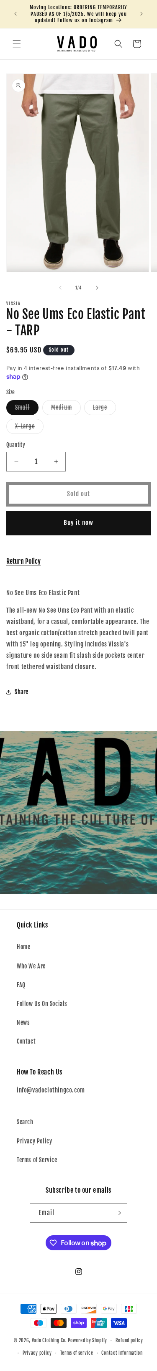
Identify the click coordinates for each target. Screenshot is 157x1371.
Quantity (15, 444)
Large (104, 409)
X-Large (29, 428)
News (23, 1022)
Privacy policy (37, 1353)
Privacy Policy (34, 1141)
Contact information (121, 1353)
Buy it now (78, 523)
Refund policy (129, 1340)
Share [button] (21, 691)
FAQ (21, 984)
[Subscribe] (117, 1213)
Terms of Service (37, 1159)
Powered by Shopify (87, 1340)
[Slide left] (60, 288)
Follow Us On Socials (42, 1003)
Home (23, 946)
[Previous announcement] (15, 14)
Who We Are (31, 966)
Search (25, 1121)
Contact (26, 1041)
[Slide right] (97, 288)
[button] (17, 44)
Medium (66, 409)
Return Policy (23, 561)
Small (27, 409)
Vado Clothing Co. (49, 1340)
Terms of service (76, 1353)
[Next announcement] (141, 14)
